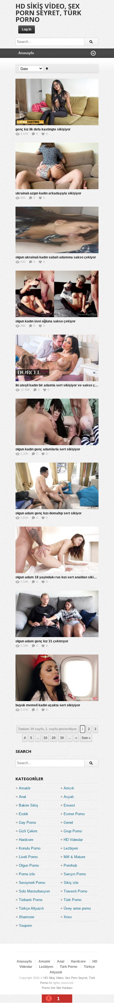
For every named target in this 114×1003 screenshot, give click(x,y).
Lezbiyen (71, 848)
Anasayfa (24, 961)
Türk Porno (72, 900)
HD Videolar (73, 840)
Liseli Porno (28, 857)
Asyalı (69, 797)
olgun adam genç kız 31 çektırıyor (41, 641)
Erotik (23, 814)
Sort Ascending (46, 68)
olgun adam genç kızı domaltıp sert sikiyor (48, 513)
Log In (26, 29)
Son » (86, 738)
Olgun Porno (29, 865)
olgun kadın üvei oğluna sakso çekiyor (45, 321)
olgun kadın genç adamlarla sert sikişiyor (47, 449)
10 (45, 738)
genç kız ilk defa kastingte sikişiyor (43, 129)
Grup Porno (73, 831)
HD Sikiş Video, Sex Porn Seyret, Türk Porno (48, 12)
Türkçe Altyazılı (31, 908)
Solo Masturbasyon (34, 891)
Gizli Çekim (28, 831)
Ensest (69, 805)
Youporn (25, 926)
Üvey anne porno (77, 908)
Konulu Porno (29, 848)
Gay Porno (27, 822)
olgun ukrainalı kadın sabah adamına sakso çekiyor (55, 257)
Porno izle (27, 874)
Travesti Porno (75, 891)
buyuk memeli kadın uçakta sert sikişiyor (47, 705)
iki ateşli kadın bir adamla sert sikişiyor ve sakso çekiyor (60, 385)
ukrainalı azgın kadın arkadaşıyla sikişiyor (48, 193)
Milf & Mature (74, 857)
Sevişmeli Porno (32, 883)
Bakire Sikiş (28, 805)
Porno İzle (48, 987)
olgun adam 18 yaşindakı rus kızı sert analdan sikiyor (57, 577)
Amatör (24, 788)
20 (54, 738)
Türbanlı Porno (30, 900)
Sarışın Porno (75, 874)
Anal (22, 797)
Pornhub (70, 865)
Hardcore (26, 840)
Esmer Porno (74, 814)
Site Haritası (64, 987)
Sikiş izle (71, 883)
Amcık (69, 788)
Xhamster (26, 917)
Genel (68, 822)
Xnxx (68, 917)
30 (62, 738)
